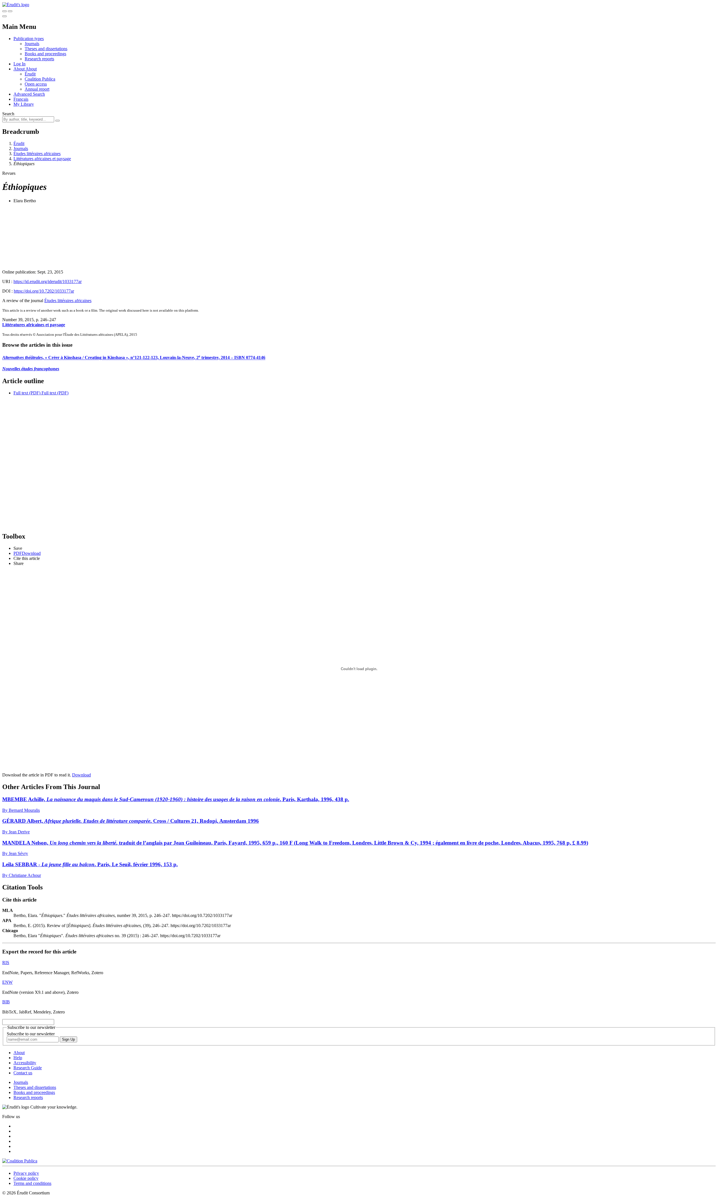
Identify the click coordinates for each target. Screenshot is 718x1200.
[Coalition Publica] (19, 1160)
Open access (36, 84)
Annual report (37, 89)
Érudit (30, 74)
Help (17, 1057)
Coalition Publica (40, 79)
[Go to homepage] (15, 4)
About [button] (19, 68)
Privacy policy (26, 1173)
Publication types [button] (28, 38)
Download (81, 775)
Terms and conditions (32, 1183)
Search (8, 113)
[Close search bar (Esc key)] (10, 11)
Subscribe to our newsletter (31, 1033)
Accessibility (24, 1062)
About (31, 68)
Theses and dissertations (46, 48)
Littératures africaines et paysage (42, 158)
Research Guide (27, 1067)
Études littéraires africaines (37, 153)
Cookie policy (25, 1178)
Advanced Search (29, 94)
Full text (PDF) (26, 392)
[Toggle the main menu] (4, 16)
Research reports (39, 58)
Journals (32, 43)
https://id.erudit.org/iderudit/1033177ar (47, 281)
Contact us (22, 1072)
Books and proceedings (45, 53)
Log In (19, 63)
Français (20, 99)
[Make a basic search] (4, 11)
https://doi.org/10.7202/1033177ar (44, 291)
